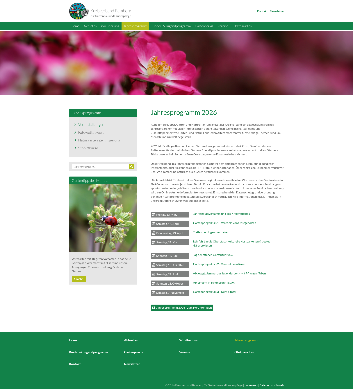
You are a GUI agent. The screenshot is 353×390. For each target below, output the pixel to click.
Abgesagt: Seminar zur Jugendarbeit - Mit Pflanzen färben (229, 273)
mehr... (80, 279)
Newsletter (277, 11)
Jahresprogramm (135, 26)
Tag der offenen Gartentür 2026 (213, 254)
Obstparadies (242, 26)
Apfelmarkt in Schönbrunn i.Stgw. (214, 282)
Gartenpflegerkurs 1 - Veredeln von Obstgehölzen (224, 222)
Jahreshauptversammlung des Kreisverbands (221, 213)
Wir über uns (110, 26)
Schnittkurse (88, 148)
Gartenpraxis (204, 26)
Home (75, 26)
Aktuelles (90, 26)
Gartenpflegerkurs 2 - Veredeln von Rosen (219, 264)
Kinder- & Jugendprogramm (171, 26)
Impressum (251, 385)
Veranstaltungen (91, 124)
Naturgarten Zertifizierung (99, 140)
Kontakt (262, 11)
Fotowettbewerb (91, 132)
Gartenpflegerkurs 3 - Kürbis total (214, 291)
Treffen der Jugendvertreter (210, 232)
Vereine (222, 26)
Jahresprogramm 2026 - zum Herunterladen (184, 307)
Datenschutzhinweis (271, 385)
